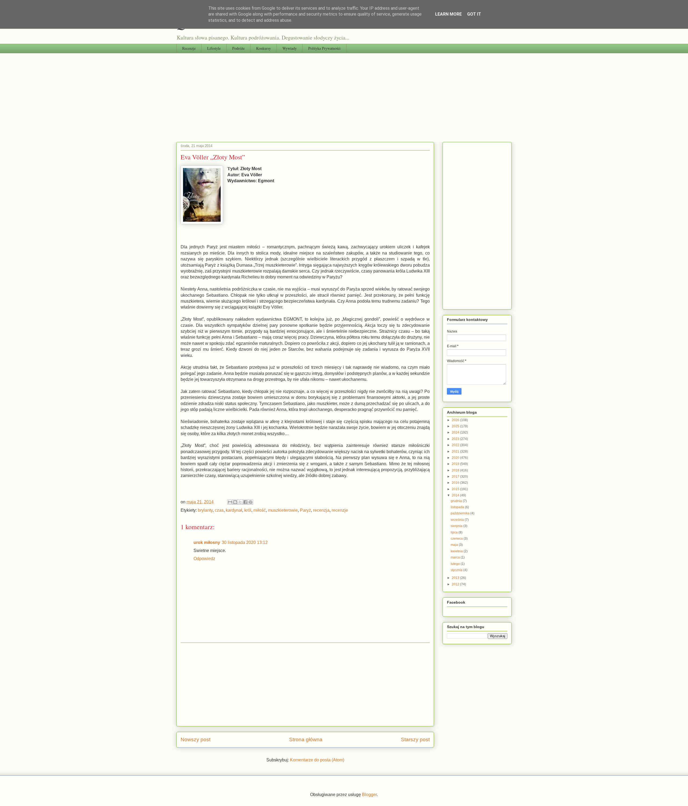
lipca (454, 532)
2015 (456, 489)
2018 (456, 470)
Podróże (238, 48)
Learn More (448, 14)
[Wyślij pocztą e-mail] (230, 502)
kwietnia (457, 551)
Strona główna (305, 739)
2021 (456, 451)
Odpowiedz (204, 558)
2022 (456, 445)
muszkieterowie (283, 510)
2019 (456, 464)
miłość (259, 510)
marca (456, 557)
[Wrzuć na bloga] (235, 502)
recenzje (340, 510)
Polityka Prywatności (324, 48)
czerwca (457, 538)
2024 (456, 432)
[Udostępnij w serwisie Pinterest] (250, 502)
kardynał (234, 510)
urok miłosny (207, 542)
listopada (458, 507)
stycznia (457, 570)
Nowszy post (195, 739)
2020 (456, 458)
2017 (456, 476)
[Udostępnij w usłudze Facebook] (245, 502)
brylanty (205, 510)
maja (455, 545)
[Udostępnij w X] (240, 502)
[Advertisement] (344, 93)
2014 (456, 495)
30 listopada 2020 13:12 (245, 542)
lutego (456, 564)
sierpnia (457, 526)
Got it (474, 14)
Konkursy (263, 48)
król (247, 510)
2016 (456, 483)
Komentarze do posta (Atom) (317, 760)
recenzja (321, 510)
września (458, 520)
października (460, 513)
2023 (456, 439)
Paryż (305, 510)
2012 (456, 584)
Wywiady (289, 48)
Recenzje (189, 48)
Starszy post (415, 739)
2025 (456, 426)
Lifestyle (214, 48)
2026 (456, 420)
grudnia (457, 501)
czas (219, 510)
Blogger (369, 794)
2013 (456, 578)
